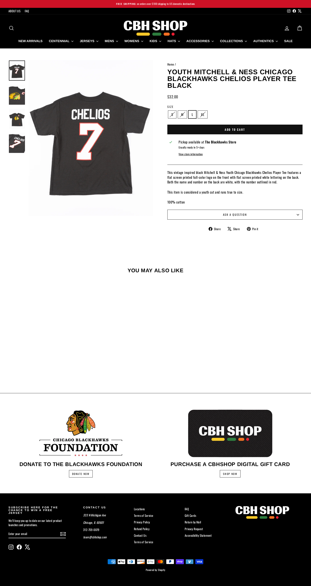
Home (170, 64)
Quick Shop (43, 349)
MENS (110, 41)
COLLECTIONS (232, 41)
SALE (288, 41)
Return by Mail (193, 522)
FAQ (27, 11)
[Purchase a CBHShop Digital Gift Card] (230, 433)
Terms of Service (143, 515)
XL (202, 114)
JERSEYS (87, 41)
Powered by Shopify (155, 570)
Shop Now (230, 474)
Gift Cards (190, 515)
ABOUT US (14, 11)
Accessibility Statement (198, 535)
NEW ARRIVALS (30, 41)
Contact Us (140, 535)
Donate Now (80, 474)
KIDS (154, 41)
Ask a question (235, 214)
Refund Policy (141, 529)
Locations (139, 509)
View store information (191, 154)
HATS (172, 41)
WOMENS (132, 41)
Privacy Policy (142, 522)
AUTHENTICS (264, 41)
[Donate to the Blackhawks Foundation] (80, 433)
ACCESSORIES (198, 41)
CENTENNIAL (59, 41)
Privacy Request (194, 529)
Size (170, 107)
